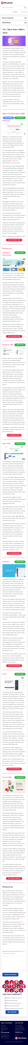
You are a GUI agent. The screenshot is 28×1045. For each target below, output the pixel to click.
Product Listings (18, 1025)
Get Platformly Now (14, 240)
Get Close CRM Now (14, 769)
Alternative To (18, 1031)
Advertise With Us (5, 1036)
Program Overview (5, 1035)
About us (3, 1025)
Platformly (6, 121)
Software (15, 12)
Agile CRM (6, 444)
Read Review (8, 117)
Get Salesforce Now (14, 336)
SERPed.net (15, 161)
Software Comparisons (20, 1029)
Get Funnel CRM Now (14, 878)
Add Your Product (5, 1038)
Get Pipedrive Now (14, 435)
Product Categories (19, 1026)
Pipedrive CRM (7, 345)
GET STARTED (12, 1012)
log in (10, 953)
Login (26, 12)
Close (4, 674)
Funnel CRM (6, 777)
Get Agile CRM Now (14, 553)
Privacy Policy (4, 1029)
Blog (2, 1031)
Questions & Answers (19, 1028)
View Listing (20, 117)
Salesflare (6, 562)
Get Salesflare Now (14, 665)
